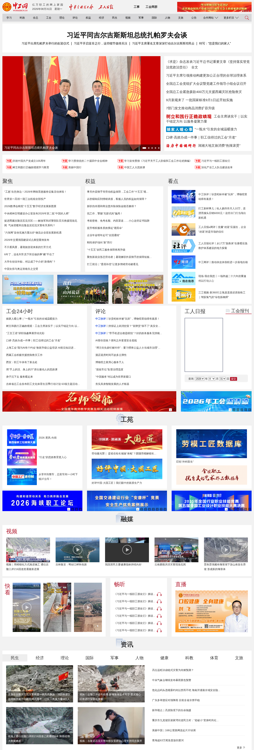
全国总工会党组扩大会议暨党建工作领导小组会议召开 (206, 84)
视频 (128, 17)
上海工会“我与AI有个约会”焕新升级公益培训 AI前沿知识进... (41, 347)
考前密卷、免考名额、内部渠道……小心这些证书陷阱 (118, 220)
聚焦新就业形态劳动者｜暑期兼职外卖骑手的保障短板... (119, 256)
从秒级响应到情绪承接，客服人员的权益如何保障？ (117, 198)
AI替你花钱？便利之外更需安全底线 (116, 340)
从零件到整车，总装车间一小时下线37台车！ (58, 476)
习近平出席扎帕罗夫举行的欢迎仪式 (45, 43)
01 (231, 337)
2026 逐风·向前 (48, 437)
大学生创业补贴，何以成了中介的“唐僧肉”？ (30, 261)
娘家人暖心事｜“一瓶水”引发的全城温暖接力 (31, 318)
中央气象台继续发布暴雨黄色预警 (171, 680)
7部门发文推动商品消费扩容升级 (190, 108)
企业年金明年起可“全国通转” (103, 235)
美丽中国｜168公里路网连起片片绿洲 (174, 730)
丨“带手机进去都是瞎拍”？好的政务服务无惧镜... (128, 333)
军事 (141, 17)
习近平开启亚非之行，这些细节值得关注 (100, 43)
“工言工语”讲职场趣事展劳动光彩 (25, 333)
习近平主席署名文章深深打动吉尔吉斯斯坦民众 (163, 43)
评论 (75, 17)
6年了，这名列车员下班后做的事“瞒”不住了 (29, 254)
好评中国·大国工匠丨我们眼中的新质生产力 (117, 482)
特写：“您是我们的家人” (215, 43)
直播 (181, 584)
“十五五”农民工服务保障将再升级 (106, 249)
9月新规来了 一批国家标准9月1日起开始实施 (199, 100)
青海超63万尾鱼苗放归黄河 (168, 740)
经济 (101, 17)
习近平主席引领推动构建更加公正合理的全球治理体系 (206, 75)
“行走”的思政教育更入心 (53, 457)
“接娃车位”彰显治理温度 (109, 369)
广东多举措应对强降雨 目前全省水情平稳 (176, 700)
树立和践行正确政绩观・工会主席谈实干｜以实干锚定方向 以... (42, 325)
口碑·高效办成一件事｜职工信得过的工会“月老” (201, 137)
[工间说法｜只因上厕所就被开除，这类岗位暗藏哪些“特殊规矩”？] (28, 289)
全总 (35, 17)
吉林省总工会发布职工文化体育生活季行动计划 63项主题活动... (43, 383)
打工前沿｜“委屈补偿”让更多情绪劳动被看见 (112, 264)
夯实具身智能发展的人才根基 (112, 383)
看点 (173, 181)
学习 (9, 17)
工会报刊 (240, 310)
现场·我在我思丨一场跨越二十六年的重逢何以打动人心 (222, 278)
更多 (240, 747)
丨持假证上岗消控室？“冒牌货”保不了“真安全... (127, 325)
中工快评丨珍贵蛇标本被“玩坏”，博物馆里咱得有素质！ (222, 196)
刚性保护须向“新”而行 (99, 242)
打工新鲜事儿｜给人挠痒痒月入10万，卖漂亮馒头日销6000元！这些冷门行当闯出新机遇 (222, 213)
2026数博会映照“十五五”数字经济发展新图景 (30, 206)
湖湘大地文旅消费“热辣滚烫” (219, 145)
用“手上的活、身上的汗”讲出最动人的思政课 (31, 369)
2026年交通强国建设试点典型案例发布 (26, 239)
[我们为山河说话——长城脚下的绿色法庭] (82, 289)
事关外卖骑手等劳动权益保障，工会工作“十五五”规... (117, 191)
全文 (194, 67)
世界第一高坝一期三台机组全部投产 (25, 198)
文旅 (180, 17)
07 (231, 365)
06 (242, 355)
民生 (114, 17)
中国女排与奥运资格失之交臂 (21, 268)
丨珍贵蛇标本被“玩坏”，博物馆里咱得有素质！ (127, 318)
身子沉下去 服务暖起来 (19, 376)
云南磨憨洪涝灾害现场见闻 (170, 564)
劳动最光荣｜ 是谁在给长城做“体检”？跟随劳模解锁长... (124, 453)
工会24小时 (19, 311)
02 (242, 337)
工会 (48, 17)
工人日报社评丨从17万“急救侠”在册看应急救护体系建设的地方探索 (222, 246)
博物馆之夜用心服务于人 (109, 362)
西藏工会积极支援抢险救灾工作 (24, 354)
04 (242, 346)
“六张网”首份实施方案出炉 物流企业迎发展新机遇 (33, 232)
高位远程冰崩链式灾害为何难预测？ (173, 670)
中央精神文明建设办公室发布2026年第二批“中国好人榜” (36, 213)
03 (231, 346)
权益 (88, 17)
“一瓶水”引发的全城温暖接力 (216, 129)
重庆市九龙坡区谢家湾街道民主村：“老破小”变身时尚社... (185, 720)
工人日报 (195, 311)
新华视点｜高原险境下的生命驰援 (171, 710)
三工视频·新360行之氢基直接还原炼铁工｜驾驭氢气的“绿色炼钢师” (221, 295)
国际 (154, 17)
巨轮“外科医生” (185, 461)
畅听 (119, 584)
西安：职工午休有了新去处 (21, 362)
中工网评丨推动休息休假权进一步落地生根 (223, 262)
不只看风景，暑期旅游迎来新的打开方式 (27, 247)
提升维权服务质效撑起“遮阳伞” (105, 227)
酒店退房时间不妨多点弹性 (111, 354)
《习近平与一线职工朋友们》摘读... (134, 594)
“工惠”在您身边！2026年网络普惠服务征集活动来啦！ (35, 191)
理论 (62, 17)
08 (242, 365)
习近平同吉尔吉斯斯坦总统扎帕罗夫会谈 (127, 35)
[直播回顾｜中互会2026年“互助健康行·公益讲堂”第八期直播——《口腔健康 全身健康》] (211, 611)
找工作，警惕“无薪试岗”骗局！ (105, 213)
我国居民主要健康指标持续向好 (123, 564)
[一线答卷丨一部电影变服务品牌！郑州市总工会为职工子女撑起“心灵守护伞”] (137, 289)
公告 (194, 17)
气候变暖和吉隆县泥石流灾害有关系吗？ (31, 225)
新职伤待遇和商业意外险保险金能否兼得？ (111, 206)
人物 (167, 17)
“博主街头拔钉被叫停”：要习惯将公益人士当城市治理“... (127, 347)
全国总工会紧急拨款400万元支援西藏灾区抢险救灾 (204, 92)
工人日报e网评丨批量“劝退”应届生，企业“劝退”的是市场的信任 (222, 229)
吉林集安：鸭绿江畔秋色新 (71, 564)
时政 (22, 17)
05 (231, 355)
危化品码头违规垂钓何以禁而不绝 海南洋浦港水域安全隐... (186, 690)
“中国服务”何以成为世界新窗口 (113, 376)
